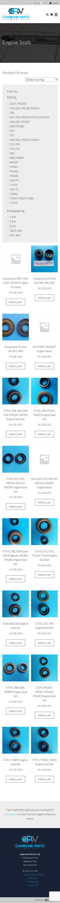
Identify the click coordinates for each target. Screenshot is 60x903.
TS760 (13, 203)
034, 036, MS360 (20, 121)
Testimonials (33, 881)
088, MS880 (17, 157)
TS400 (13, 194)
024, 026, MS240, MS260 (24, 108)
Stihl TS (14, 189)
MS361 (14, 166)
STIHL (12, 97)
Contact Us (33, 885)
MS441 (14, 175)
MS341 (14, 162)
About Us (33, 878)
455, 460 (15, 235)
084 (12, 153)
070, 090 (15, 144)
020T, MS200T (18, 103)
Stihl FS (14, 180)
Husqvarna (15, 210)
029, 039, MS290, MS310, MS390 (29, 117)
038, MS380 (17, 126)
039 (12, 130)
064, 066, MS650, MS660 (24, 139)
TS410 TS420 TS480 (22, 198)
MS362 (14, 171)
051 (12, 135)
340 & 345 (16, 230)
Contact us (11, 814)
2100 (13, 221)
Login (55, 3)
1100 (13, 217)
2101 (13, 226)
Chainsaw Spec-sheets (33, 874)
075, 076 (15, 148)
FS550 (13, 185)
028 (12, 112)
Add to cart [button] (15, 302)
